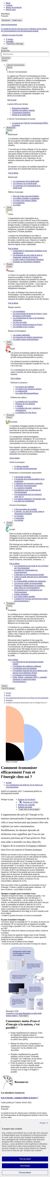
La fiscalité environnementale (25, 469)
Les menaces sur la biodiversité (25, 183)
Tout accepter (28, 1159)
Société (9, 523)
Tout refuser (28, 1166)
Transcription (23, 1016)
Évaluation (10, 603)
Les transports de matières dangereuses (27, 337)
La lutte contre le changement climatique (28, 259)
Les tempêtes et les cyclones (23, 327)
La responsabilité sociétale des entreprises (30, 581)
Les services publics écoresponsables (28, 583)
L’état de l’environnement (15, 65)
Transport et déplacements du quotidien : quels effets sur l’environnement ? (29, 586)
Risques (9, 264)
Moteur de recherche (14, 7)
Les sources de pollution (24, 387)
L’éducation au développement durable (29, 575)
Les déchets (18, 520)
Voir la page (12, 100)
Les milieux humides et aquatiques (26, 198)
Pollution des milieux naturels (23, 110)
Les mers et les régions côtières (25, 200)
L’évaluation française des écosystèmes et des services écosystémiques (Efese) (30, 672)
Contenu (9, 5)
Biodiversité (11, 128)
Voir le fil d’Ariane (8, 688)
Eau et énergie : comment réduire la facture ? (19, 1098)
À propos (9, 39)
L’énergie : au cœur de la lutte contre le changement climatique (29, 512)
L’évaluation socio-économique (25, 668)
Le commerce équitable (23, 488)
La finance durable (21, 466)
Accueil (8, 693)
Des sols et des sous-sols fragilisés (26, 196)
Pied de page (11, 10)
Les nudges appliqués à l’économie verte (29, 499)
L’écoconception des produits (25, 509)
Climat (9, 207)
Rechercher (6, 20)
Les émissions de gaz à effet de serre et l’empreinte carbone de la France (27, 256)
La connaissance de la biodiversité (26, 181)
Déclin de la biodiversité (21, 115)
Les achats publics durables (24, 596)
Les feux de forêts (20, 322)
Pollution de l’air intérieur (25, 404)
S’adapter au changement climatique (26, 262)
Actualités (9, 41)
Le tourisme (18, 516)
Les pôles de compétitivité (24, 501)
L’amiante (19, 406)
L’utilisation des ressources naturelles (28, 483)
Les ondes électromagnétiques (26, 393)
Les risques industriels (21, 335)
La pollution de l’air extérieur (26, 401)
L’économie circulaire (22, 477)
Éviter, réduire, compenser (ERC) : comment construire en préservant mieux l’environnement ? (30, 679)
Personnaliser (30, 1173)
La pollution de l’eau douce (25, 412)
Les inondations (19, 311)
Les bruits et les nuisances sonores (28, 389)
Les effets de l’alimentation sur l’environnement (26, 571)
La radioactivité (21, 391)
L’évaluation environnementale (24, 675)
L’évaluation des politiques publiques (27, 666)
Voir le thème (13, 173)
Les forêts (17, 205)
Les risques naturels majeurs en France (27, 324)
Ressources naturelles (20, 108)
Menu (8, 3)
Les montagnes (19, 203)
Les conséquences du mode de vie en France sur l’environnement (27, 698)
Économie (10, 415)
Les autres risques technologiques (25, 339)
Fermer (4, 48)
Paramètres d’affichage (15, 44)
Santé (9, 342)
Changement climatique (21, 112)
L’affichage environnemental (25, 486)
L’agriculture (19, 518)
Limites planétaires (21, 594)
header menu (16, 20)
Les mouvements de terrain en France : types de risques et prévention (30, 315)
